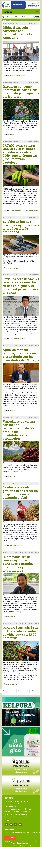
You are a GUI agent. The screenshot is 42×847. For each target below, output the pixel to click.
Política (16, 811)
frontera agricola (16, 546)
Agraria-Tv (8, 801)
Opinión (7, 811)
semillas (22, 339)
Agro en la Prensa (21, 801)
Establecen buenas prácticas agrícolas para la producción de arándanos (21, 227)
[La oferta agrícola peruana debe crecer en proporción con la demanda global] (21, 510)
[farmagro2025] (33, 17)
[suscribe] (21, 785)
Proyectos (8, 814)
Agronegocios (9, 804)
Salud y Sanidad (9, 816)
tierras (12, 617)
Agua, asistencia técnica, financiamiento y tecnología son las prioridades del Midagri (21, 355)
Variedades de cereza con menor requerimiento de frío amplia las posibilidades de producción (19, 430)
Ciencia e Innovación (11, 806)
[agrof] (21, 766)
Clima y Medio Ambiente (12, 809)
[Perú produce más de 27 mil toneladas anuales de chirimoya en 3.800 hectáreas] (21, 651)
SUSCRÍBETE (10, 837)
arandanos (14, 268)
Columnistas (23, 816)
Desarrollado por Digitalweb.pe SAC (21, 846)
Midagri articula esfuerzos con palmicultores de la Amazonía (17, 32)
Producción (26, 811)
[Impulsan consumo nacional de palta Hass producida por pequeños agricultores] (21, 109)
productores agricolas (30, 211)
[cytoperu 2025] (14, 17)
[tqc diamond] (21, 711)
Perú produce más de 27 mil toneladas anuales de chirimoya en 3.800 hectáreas (20, 633)
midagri (12, 75)
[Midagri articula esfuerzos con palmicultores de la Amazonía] (21, 50)
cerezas (13, 476)
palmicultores (21, 75)
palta (12, 134)
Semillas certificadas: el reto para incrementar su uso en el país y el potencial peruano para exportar (21, 286)
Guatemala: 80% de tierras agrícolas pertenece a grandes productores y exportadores (18, 564)
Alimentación (22, 804)
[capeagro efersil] (21, 741)
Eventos (28, 809)
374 (32, 691)
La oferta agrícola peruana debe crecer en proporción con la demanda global (20, 492)
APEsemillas (14, 339)
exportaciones (15, 211)
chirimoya (13, 684)
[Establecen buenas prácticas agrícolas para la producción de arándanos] (21, 244)
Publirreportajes (21, 814)
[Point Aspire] (21, 5)
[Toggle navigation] (37, 11)
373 (26, 691)
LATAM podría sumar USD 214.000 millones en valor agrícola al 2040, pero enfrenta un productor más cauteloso (20, 153)
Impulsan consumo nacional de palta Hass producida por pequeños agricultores (21, 91)
